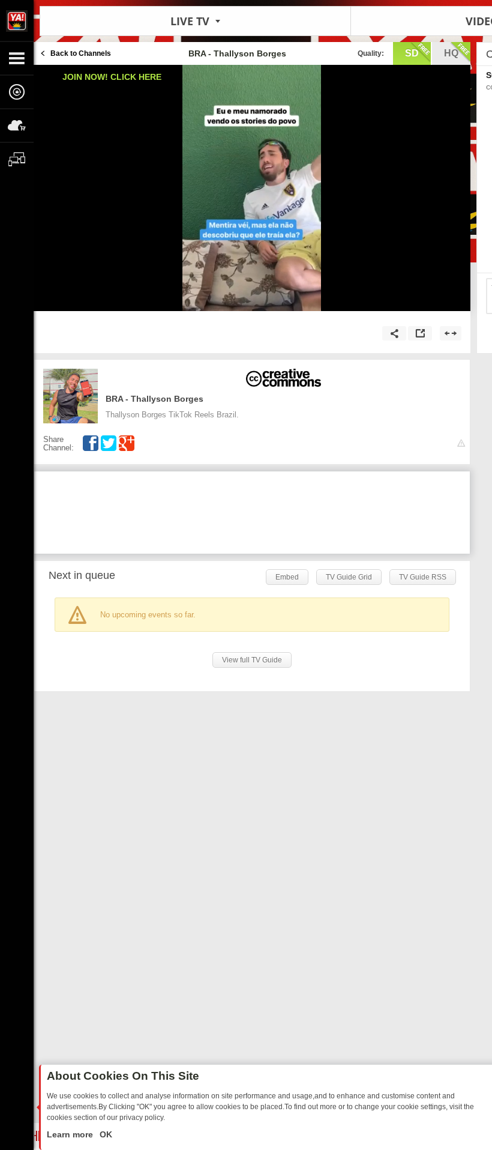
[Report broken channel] (461, 443)
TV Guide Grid (349, 577)
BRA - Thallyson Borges (154, 399)
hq (451, 53)
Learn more (71, 1134)
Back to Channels (80, 53)
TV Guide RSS (422, 577)
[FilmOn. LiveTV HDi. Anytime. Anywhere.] (17, 20)
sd (412, 53)
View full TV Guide (252, 660)
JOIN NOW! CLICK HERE (111, 77)
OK (104, 1134)
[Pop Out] (420, 333)
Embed (287, 577)
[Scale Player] (450, 333)
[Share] (394, 333)
